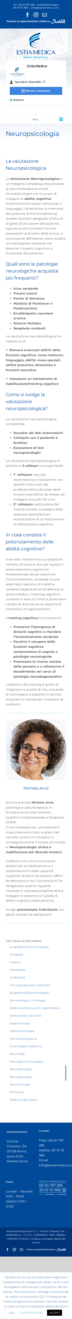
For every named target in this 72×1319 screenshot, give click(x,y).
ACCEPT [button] (54, 1312)
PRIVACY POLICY (18, 1238)
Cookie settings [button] (31, 1312)
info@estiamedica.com (45, 7)
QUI (42, 1296)
